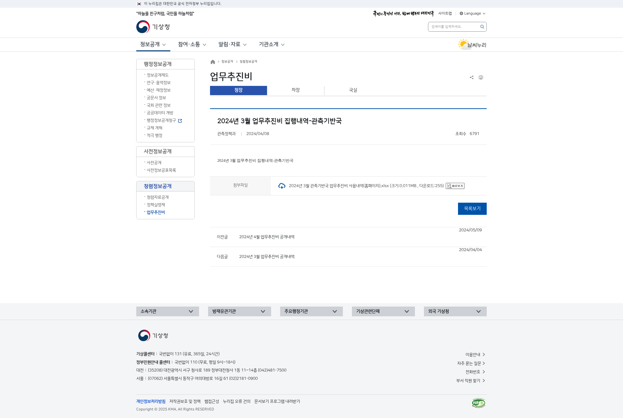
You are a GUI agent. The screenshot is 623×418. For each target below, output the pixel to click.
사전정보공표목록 (161, 170)
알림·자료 (229, 44)
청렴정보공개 (248, 61)
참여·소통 (189, 44)
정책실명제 (156, 205)
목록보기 (472, 208)
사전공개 (154, 163)
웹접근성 (211, 401)
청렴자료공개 (158, 197)
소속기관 (148, 311)
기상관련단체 (368, 311)
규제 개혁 (154, 128)
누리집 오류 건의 (236, 401)
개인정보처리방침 (150, 401)
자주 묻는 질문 (469, 363)
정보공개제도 (158, 75)
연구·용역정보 (159, 83)
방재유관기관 (224, 311)
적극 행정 (154, 135)
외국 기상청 (438, 311)
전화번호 (473, 372)
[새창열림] (472, 44)
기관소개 (268, 44)
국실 (353, 90)
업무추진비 (156, 212)
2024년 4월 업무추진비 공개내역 (360, 233)
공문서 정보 (156, 98)
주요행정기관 (296, 311)
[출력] (481, 77)
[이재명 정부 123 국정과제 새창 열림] (403, 14)
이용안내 (473, 355)
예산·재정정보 (159, 90)
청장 (238, 90)
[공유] (471, 77)
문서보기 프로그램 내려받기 (277, 401)
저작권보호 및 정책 (185, 401)
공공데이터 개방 (160, 113)
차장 (296, 90)
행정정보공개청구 (161, 120)
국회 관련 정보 (159, 105)
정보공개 (150, 44)
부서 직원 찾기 (468, 381)
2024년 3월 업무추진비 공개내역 (360, 253)
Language (472, 13)
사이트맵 (445, 13)
